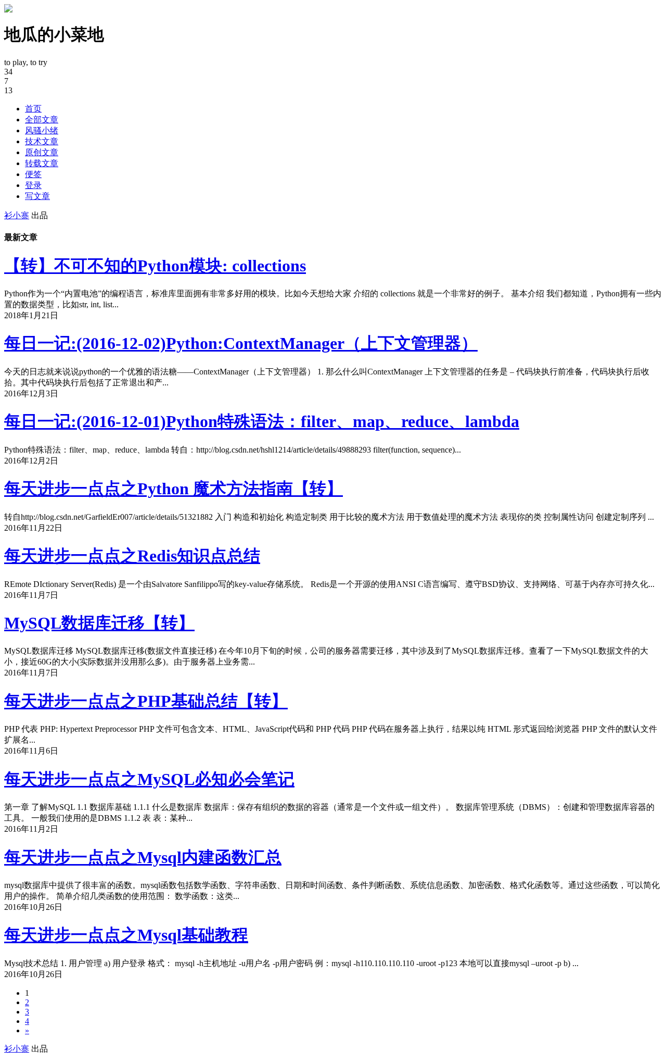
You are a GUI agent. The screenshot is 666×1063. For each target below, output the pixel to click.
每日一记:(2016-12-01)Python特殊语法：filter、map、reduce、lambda (261, 421)
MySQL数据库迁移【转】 (99, 623)
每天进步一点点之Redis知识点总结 (132, 555)
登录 (33, 185)
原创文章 (41, 152)
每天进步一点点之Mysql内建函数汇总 (142, 857)
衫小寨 (16, 215)
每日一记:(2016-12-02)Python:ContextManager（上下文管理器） (241, 343)
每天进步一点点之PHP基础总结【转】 (146, 701)
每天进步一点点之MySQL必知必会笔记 (149, 779)
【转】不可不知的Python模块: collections (155, 265)
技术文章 (41, 141)
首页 (33, 108)
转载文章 (41, 163)
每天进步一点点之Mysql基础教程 (126, 935)
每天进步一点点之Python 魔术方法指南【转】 (173, 488)
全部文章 (41, 119)
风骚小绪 (41, 130)
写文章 (37, 196)
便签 (33, 174)
